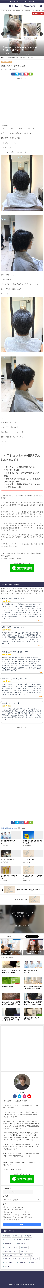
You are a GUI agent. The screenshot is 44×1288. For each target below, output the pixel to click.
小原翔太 (29, 1255)
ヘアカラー (8, 1239)
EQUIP (29, 1236)
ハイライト (34, 1262)
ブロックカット (9, 1262)
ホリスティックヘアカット (12, 1258)
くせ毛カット (22, 1262)
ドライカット (18, 1236)
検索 (22, 1224)
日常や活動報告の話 (7, 61)
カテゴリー (7, 1196)
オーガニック (26, 1251)
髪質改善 (24, 1247)
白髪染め (28, 1239)
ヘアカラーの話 (26, 10)
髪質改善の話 (16, 10)
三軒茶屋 (7, 1236)
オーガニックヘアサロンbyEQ (13, 1255)
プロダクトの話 (36, 10)
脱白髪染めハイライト (11, 1251)
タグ (4, 1204)
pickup (7, 1266)
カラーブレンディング (11, 1247)
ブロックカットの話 (6, 10)
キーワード (7, 1188)
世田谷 (27, 1258)
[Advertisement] (22, 101)
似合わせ (35, 1258)
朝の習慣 (18, 1239)
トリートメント (9, 1243)
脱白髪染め (21, 1243)
